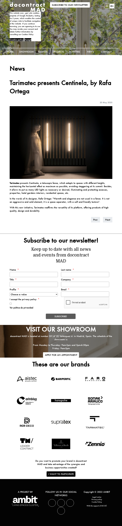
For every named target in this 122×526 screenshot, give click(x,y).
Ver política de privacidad (21, 307)
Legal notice (96, 497)
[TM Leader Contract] (27, 444)
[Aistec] (27, 379)
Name (13, 269)
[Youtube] (61, 511)
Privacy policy (97, 499)
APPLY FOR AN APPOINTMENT (61, 354)
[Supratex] (61, 422)
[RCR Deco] (27, 422)
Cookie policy (17, 39)
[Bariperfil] (61, 379)
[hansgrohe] (61, 401)
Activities (74, 51)
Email (64, 289)
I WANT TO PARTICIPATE (61, 474)
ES (107, 6)
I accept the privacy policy (23, 299)
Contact (106, 51)
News (90, 51)
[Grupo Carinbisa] (27, 401)
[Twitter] (52, 503)
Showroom (26, 51)
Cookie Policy (97, 502)
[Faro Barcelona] (95, 379)
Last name (66, 269)
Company (66, 279)
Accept (27, 39)
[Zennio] (95, 444)
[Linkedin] (61, 503)
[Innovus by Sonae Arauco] (95, 401)
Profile (13, 289)
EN (112, 6)
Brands (42, 51)
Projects (58, 51)
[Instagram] (70, 503)
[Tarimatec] (95, 422)
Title (12, 279)
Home (10, 51)
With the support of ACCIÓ (97, 506)
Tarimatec (14, 182)
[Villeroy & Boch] (61, 444)
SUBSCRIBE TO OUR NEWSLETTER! (70, 4)
